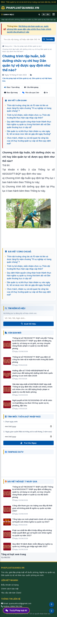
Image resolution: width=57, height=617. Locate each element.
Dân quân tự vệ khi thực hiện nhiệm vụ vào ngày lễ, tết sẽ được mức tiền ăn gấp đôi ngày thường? (29, 132)
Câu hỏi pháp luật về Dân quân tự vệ (16, 78)
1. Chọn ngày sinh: (10, 422)
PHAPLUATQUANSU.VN (22, 7)
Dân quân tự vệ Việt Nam (42, 78)
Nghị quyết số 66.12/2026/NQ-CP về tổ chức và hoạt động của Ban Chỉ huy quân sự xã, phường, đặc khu (32, 403)
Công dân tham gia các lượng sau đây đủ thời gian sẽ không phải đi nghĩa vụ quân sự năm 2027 (32, 508)
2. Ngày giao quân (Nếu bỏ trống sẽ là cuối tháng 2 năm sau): (27, 432)
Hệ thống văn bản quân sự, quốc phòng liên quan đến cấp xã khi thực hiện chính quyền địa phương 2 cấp (29, 29)
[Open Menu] (53, 14)
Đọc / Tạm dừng (13, 87)
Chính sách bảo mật (9, 589)
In (47, 93)
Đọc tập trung (12, 93)
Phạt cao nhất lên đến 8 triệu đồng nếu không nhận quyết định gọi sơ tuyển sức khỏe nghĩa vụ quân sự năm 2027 (32, 533)
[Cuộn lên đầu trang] (51, 604)
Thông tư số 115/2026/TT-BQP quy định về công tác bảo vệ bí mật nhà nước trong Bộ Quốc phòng (33, 359)
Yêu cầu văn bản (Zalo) (11, 593)
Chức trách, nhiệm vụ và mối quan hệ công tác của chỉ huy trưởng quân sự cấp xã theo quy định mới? (29, 141)
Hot (3, 81)
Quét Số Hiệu (30, 324)
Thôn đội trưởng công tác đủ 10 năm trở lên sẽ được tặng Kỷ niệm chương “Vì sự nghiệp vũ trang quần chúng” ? (29, 108)
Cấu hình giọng (32, 87)
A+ (48, 14)
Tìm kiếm (49, 39)
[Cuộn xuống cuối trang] (51, 611)
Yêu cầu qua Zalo (32, 92)
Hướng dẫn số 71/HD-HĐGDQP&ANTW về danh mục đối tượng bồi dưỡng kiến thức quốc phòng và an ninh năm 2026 (32, 373)
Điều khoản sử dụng (10, 585)
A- (44, 14)
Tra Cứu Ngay (30, 443)
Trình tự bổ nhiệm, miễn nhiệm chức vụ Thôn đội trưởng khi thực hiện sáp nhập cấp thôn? (28, 116)
